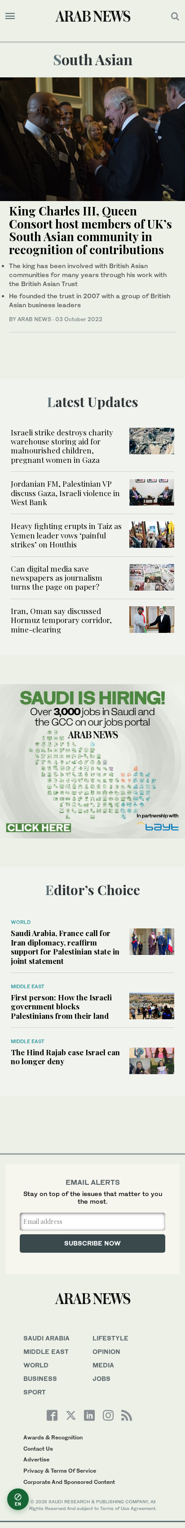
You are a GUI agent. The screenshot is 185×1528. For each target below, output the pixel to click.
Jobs (101, 1378)
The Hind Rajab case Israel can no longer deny (65, 1056)
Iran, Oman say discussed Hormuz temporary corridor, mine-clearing (61, 620)
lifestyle (110, 1338)
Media (103, 1365)
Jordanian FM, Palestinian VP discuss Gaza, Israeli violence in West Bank (65, 493)
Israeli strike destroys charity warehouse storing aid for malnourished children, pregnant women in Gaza (62, 446)
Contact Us (38, 1448)
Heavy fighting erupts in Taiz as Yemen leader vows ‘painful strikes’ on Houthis (66, 535)
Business (40, 1378)
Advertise (36, 1459)
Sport (34, 1392)
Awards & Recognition (53, 1437)
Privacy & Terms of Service (59, 1470)
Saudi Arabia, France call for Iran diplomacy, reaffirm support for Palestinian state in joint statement (65, 946)
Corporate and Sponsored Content (69, 1482)
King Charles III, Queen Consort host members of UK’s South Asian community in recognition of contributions (90, 230)
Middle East (27, 986)
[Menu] (10, 16)
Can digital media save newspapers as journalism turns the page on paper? (56, 578)
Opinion (106, 1351)
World (21, 922)
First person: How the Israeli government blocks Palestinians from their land (61, 1006)
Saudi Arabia (46, 1338)
